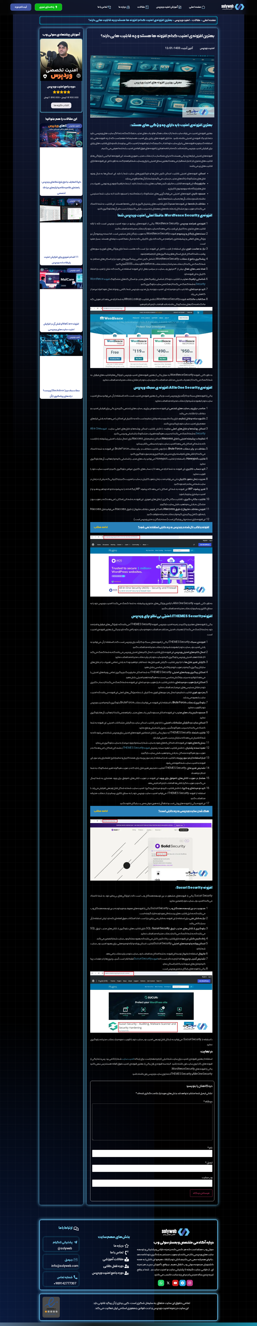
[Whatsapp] (161, 1283)
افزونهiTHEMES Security (136, 748)
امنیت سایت (128, 1059)
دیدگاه (207, 1101)
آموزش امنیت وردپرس (167, 7)
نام (209, 1147)
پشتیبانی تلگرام (63, 1242)
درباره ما (122, 7)
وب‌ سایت (207, 1177)
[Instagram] (190, 1283)
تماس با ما (102, 7)
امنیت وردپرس (182, 20)
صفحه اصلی (195, 7)
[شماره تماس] (75, 1277)
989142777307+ (65, 1283)
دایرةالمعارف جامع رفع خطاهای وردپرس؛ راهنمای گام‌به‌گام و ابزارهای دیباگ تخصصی (61, 188)
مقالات (141, 7)
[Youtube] (175, 1283)
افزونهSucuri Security (146, 958)
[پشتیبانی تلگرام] (75, 1242)
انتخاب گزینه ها (61, 105)
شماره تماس (65, 1277)
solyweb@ (65, 1248)
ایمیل (208, 1162)
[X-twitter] (168, 1283)
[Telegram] (182, 1283)
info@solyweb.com (64, 1266)
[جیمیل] (75, 1260)
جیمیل (69, 1260)
